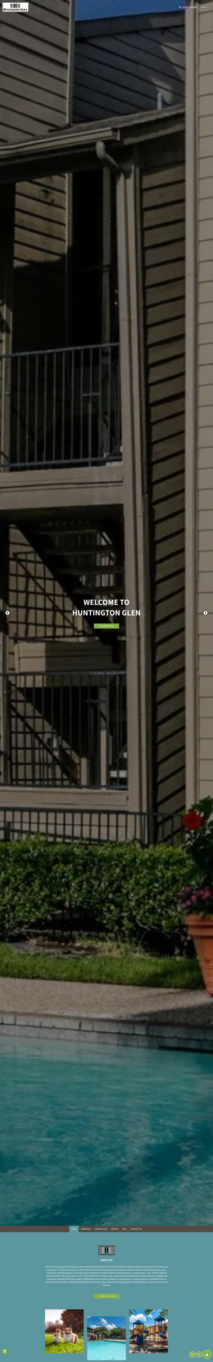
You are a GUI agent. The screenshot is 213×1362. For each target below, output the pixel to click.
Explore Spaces (106, 626)
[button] (204, 7)
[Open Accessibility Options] (5, 1351)
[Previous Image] (7, 613)
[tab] (103, 1223)
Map (124, 1229)
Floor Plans (101, 1229)
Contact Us (136, 1229)
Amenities (86, 1229)
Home (74, 1229)
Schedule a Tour (106, 1296)
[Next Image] (205, 613)
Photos (114, 1229)
